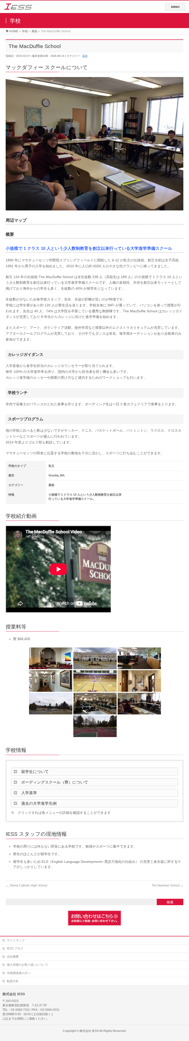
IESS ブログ (15, 948)
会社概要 (13, 956)
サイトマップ (16, 940)
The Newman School (167, 885)
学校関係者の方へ (19, 973)
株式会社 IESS (89, 1031)
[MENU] (175, 7)
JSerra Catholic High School (26, 885)
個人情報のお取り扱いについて (27, 964)
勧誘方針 (13, 981)
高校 (85, 55)
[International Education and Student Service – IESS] (18, 7)
